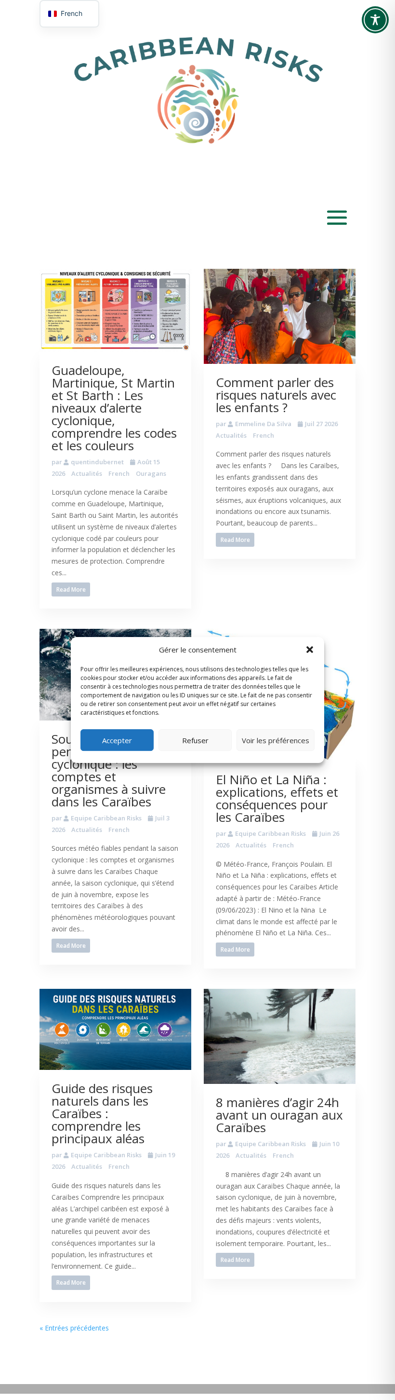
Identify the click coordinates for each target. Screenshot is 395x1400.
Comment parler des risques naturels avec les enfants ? (276, 395)
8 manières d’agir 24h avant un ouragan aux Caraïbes (279, 1115)
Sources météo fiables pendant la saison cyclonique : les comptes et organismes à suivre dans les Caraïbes (114, 770)
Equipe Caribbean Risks (106, 818)
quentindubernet (97, 461)
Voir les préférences (275, 740)
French (119, 473)
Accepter (117, 740)
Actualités (86, 473)
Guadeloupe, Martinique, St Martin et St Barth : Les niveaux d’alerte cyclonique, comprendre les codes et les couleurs (114, 407)
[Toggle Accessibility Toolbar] (375, 19)
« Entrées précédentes (74, 1327)
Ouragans (151, 473)
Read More (71, 589)
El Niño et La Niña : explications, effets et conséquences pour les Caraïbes (277, 798)
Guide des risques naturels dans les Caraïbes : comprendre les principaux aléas (102, 1113)
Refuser (195, 740)
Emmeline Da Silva (263, 423)
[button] (310, 649)
